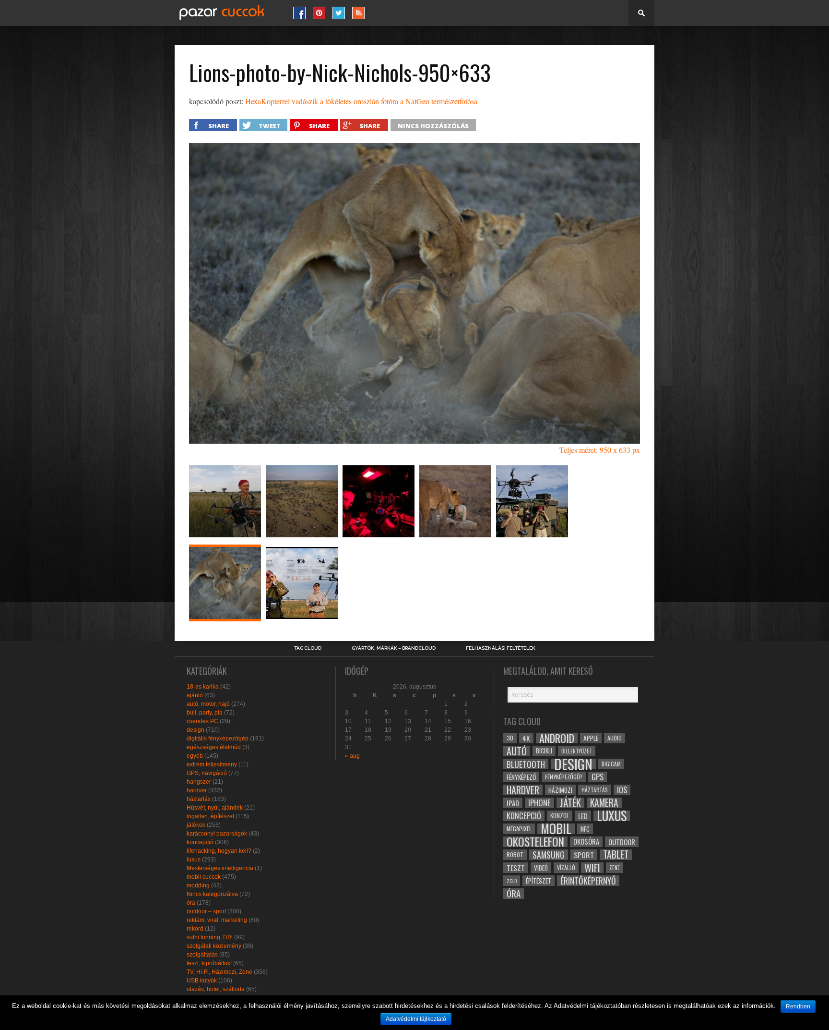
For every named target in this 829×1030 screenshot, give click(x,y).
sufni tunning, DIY (210, 937)
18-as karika (203, 686)
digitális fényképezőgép (218, 738)
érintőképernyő (588, 880)
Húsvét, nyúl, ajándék (215, 807)
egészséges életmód (214, 747)
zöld (512, 881)
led (583, 816)
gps (598, 777)
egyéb (195, 755)
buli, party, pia (205, 712)
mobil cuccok (204, 876)
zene (614, 868)
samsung (549, 854)
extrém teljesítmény (212, 764)
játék (570, 803)
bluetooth (526, 764)
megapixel (519, 828)
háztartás (199, 799)
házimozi (560, 790)
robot (515, 854)
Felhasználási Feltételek (500, 648)
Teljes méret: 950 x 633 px (599, 450)
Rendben (798, 1006)
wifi (592, 867)
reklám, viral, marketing (217, 920)
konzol (559, 815)
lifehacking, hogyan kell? (219, 851)
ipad (513, 803)
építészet (538, 880)
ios (622, 790)
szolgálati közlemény (214, 946)
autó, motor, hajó (208, 704)
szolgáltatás (202, 954)
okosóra (586, 841)
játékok (196, 825)
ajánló (195, 695)
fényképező (521, 777)
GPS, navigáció (207, 773)
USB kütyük (202, 980)
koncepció (200, 842)
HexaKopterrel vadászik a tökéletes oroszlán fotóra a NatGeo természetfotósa (361, 101)
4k (526, 738)
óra (191, 902)
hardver (197, 790)
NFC (585, 829)
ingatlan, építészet (210, 816)
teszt (516, 867)
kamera (604, 803)
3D (510, 738)
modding (198, 885)
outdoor (621, 841)
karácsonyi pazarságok (217, 833)
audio (614, 738)
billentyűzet (576, 751)
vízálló (566, 867)
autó (517, 751)
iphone (539, 803)
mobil (556, 829)
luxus (194, 859)
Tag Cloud (307, 648)
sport (584, 854)
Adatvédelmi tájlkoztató (416, 1019)
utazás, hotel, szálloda (216, 989)
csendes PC (202, 721)
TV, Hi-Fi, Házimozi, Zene (219, 972)
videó (541, 867)
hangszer (199, 781)
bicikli (544, 750)
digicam (611, 764)
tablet (615, 854)
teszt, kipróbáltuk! (209, 963)
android (556, 738)
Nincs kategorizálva (212, 894)
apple (590, 738)
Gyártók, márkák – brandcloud (394, 648)
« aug (352, 755)
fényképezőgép (563, 776)
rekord (195, 928)
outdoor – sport (206, 911)
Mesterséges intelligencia (220, 868)
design (195, 730)
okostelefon (535, 841)
